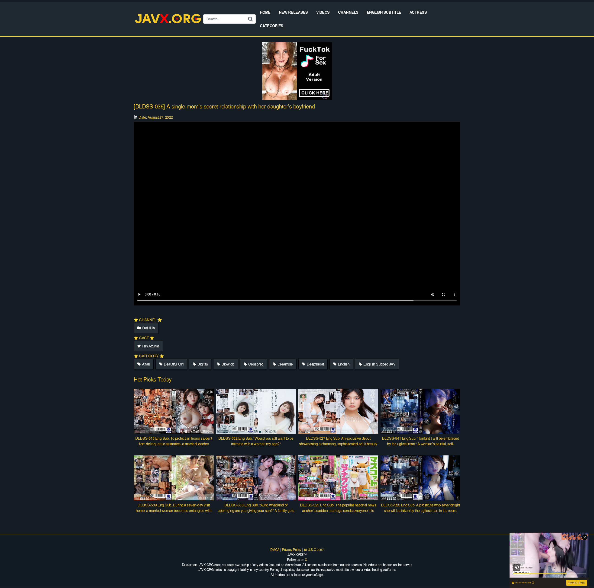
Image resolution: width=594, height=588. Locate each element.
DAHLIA (148, 328)
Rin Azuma (151, 346)
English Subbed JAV (379, 364)
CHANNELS (348, 12)
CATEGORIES (271, 25)
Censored (255, 364)
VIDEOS (323, 12)
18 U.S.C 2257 (313, 549)
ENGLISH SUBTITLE (384, 12)
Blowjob (227, 364)
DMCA (275, 549)
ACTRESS (418, 12)
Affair (145, 364)
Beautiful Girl (173, 364)
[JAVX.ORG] (168, 19)
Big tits (202, 364)
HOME (265, 12)
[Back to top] (581, 573)
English (343, 364)
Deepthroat (315, 364)
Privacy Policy (291, 549)
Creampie (285, 364)
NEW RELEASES (293, 12)
